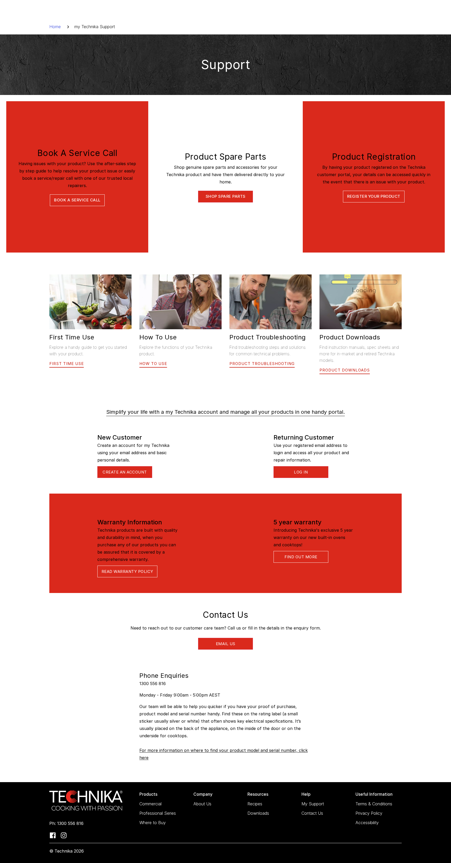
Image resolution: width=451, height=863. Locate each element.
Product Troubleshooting (262, 363)
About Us (202, 803)
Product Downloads (344, 370)
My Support (312, 803)
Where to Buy (152, 822)
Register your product (373, 196)
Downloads (258, 813)
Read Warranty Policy (127, 571)
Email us (225, 643)
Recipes (254, 803)
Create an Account (125, 472)
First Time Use (66, 363)
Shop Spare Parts (226, 196)
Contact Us (312, 813)
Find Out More (300, 556)
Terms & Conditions (373, 803)
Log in (301, 472)
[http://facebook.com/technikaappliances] (52, 835)
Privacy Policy (368, 813)
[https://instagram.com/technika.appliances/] (63, 835)
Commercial (150, 803)
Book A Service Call (77, 199)
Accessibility (367, 822)
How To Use (153, 363)
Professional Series (157, 813)
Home (55, 26)
